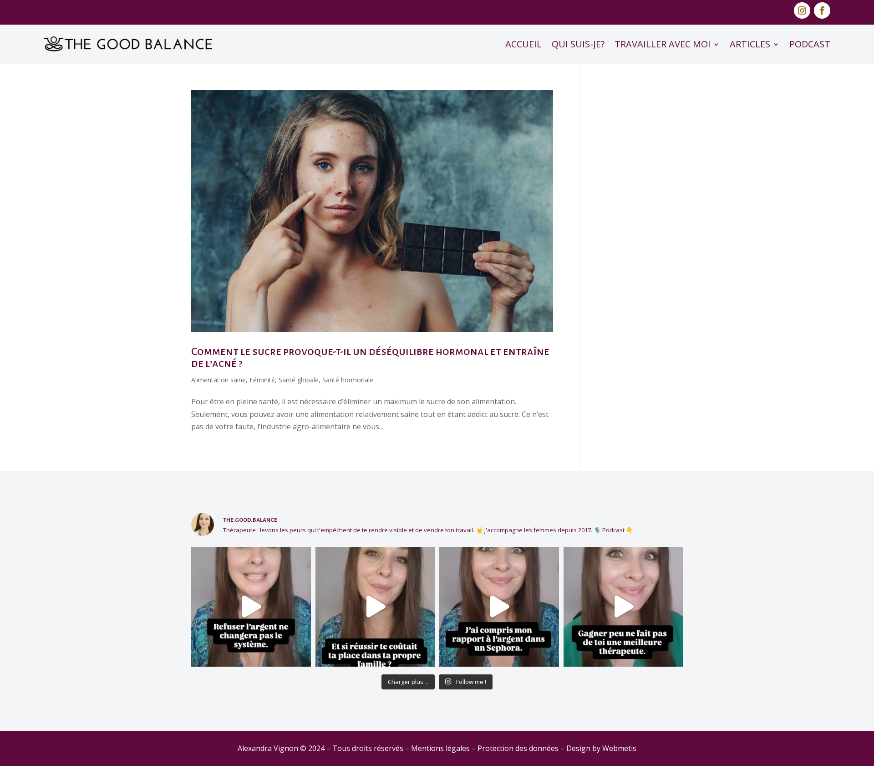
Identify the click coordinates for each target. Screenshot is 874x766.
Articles (750, 44)
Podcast (809, 44)
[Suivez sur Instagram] (802, 10)
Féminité (262, 379)
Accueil (523, 44)
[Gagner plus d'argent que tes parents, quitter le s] (375, 607)
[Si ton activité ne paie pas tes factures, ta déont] (623, 607)
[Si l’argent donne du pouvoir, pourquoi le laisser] (251, 607)
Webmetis (619, 748)
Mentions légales (440, 748)
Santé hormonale (347, 379)
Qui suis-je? (578, 44)
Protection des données (518, 748)
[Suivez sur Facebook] (822, 10)
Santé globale (299, 379)
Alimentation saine (218, 379)
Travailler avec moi (663, 44)
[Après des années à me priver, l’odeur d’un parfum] (499, 607)
